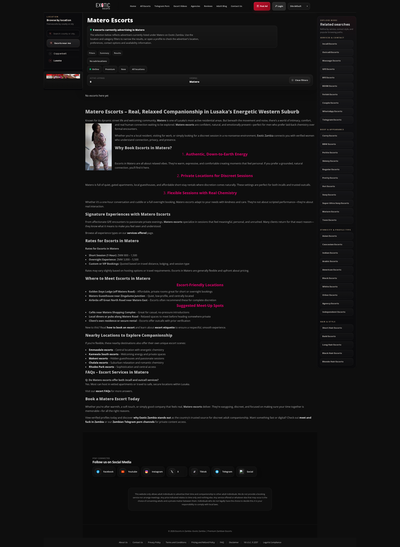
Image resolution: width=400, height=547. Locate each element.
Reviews (208, 6)
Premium (110, 69)
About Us (123, 542)
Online (95, 69)
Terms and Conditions (176, 542)
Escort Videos (180, 6)
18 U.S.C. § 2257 (251, 542)
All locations (138, 69)
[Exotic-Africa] (63, 77)
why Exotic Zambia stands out (152, 417)
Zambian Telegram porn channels (134, 422)
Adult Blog (221, 6)
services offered (137, 233)
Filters (92, 53)
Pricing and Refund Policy (203, 542)
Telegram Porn (162, 6)
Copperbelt (60, 53)
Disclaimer (234, 542)
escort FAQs (103, 391)
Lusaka (58, 60)
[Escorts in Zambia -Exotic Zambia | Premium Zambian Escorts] (103, 6)
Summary (104, 53)
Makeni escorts (98, 358)
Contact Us (236, 6)
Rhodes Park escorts (101, 367)
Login (280, 6)
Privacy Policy (154, 542)
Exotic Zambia (265, 135)
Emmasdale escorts (101, 350)
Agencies (195, 6)
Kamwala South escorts (103, 354)
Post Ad (262, 5)
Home (133, 6)
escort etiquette (165, 327)
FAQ (222, 542)
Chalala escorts (98, 362)
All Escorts (145, 6)
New (123, 69)
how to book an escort (121, 327)
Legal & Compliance (272, 542)
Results (117, 53)
